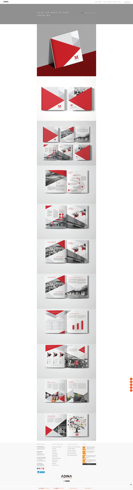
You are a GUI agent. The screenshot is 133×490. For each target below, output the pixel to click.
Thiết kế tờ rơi (54, 463)
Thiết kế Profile (54, 450)
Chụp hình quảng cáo (55, 465)
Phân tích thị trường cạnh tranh (71, 453)
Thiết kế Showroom (55, 456)
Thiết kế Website (54, 455)
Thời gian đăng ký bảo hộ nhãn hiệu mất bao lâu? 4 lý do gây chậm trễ (91, 456)
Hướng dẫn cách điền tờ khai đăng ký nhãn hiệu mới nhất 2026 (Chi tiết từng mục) (91, 448)
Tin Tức (84, 444)
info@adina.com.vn (42, 465)
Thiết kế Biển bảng (55, 453)
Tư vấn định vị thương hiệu (71, 448)
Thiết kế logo (54, 448)
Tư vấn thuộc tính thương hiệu (71, 451)
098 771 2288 (40, 463)
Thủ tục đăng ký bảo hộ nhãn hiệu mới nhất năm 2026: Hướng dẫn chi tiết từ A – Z (91, 460)
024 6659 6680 (41, 464)
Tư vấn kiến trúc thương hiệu (71, 450)
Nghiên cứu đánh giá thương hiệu (72, 455)
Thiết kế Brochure (54, 461)
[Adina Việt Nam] (6, 2)
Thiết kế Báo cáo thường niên (56, 458)
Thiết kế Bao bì (54, 451)
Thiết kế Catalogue (55, 460)
